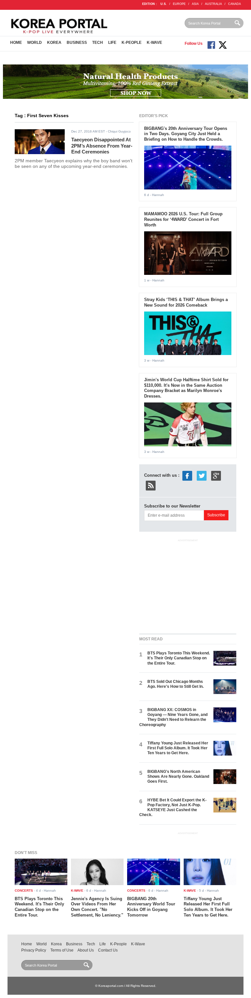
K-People (132, 42)
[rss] (150, 485)
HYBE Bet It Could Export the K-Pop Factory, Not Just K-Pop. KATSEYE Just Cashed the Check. (173, 807)
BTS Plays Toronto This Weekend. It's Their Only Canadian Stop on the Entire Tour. (178, 658)
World (34, 42)
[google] (216, 475)
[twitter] (201, 475)
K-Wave (154, 42)
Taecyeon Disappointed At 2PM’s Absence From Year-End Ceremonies (101, 145)
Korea (54, 42)
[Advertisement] (188, 585)
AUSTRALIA (213, 4)
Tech (97, 42)
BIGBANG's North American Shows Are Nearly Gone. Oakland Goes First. (178, 776)
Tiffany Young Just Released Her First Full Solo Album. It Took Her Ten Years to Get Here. (177, 748)
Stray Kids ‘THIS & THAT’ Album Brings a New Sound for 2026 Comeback (186, 302)
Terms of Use (62, 950)
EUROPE (179, 4)
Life (112, 42)
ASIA (195, 4)
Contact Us (108, 950)
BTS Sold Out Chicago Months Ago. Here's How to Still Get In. (175, 684)
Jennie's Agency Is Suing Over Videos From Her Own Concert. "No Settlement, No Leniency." (97, 907)
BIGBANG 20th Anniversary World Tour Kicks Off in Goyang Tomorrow (151, 907)
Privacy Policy (33, 950)
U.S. (163, 4)
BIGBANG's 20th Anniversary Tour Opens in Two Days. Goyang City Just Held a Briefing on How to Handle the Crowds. (185, 134)
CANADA (234, 4)
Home (16, 42)
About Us (85, 950)
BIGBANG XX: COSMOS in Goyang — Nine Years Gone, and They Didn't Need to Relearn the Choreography (173, 717)
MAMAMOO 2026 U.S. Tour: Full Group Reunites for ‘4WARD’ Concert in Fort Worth (183, 219)
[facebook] (187, 475)
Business (77, 42)
